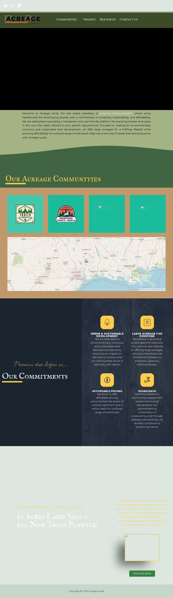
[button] (86, 261)
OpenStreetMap (158, 290)
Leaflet (144, 290)
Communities (66, 19)
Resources (108, 19)
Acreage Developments (116, 113)
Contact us (129, 19)
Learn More (148, 219)
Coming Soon (25, 221)
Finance (90, 19)
